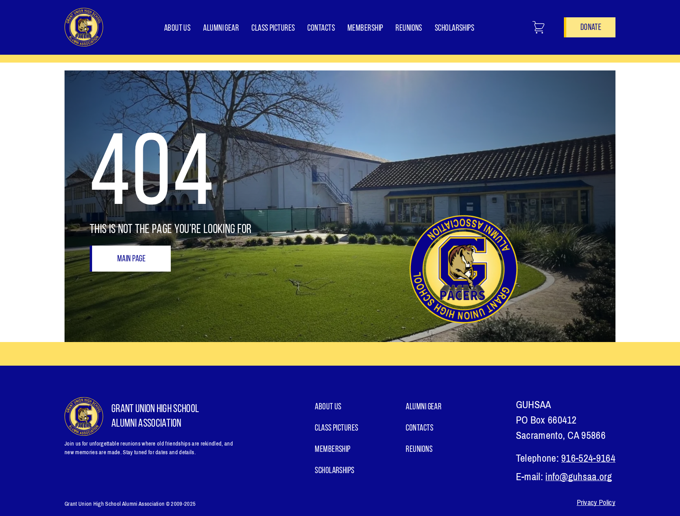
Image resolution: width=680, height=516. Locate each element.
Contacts (321, 28)
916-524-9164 (588, 458)
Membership (365, 28)
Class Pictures (273, 28)
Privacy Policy (596, 502)
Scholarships (454, 28)
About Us (177, 28)
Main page (131, 259)
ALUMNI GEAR (221, 28)
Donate (590, 27)
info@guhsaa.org (578, 477)
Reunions (408, 28)
